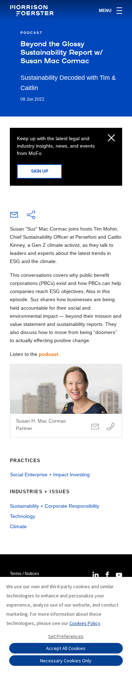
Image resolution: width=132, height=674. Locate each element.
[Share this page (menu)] (31, 215)
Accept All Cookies (66, 648)
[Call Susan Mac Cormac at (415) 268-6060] (110, 427)
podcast (48, 354)
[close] (111, 138)
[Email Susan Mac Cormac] (95, 427)
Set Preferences (65, 636)
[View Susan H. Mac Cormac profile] (66, 400)
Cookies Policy (84, 623)
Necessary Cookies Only (66, 660)
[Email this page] (14, 216)
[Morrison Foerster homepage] (33, 10)
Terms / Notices (24, 573)
